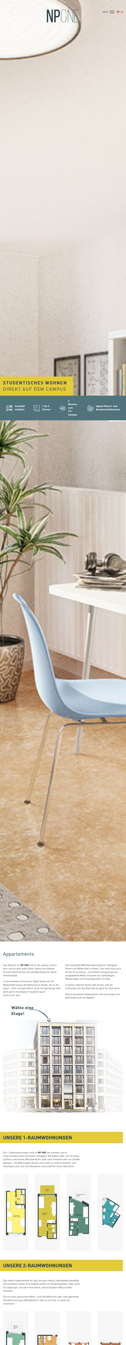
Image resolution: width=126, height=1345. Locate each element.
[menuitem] (118, 12)
